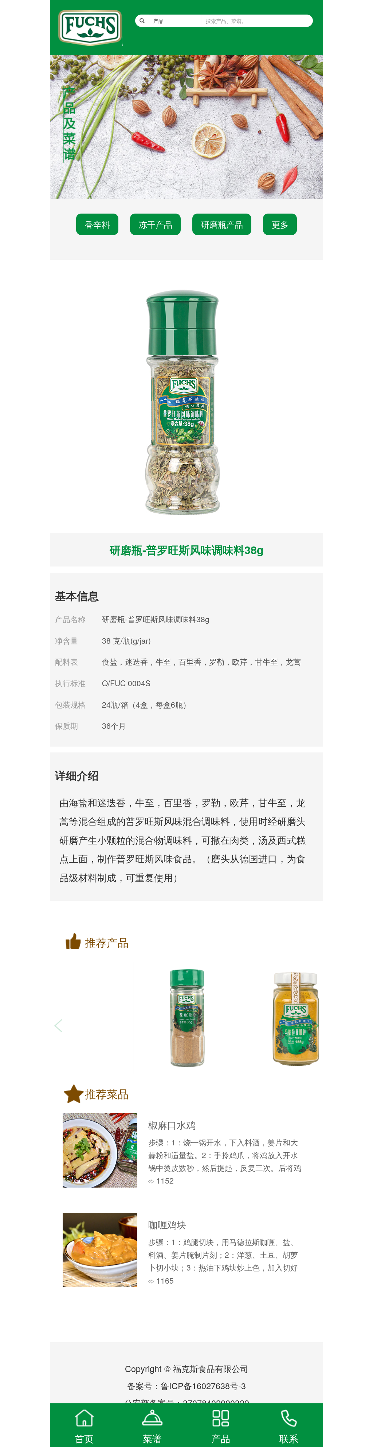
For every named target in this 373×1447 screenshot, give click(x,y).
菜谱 (152, 1438)
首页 (84, 1438)
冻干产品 (155, 224)
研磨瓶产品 (222, 224)
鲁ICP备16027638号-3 (203, 1385)
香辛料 (97, 224)
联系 (288, 1438)
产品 (220, 1438)
